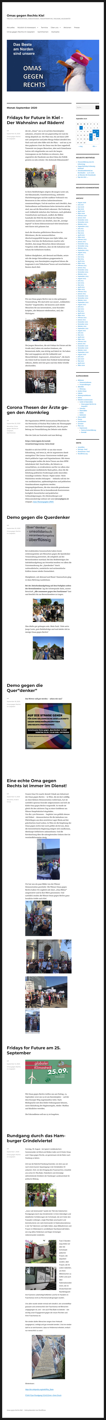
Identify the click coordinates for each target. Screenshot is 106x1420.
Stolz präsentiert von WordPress (35, 1410)
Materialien (83, 411)
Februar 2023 (82, 291)
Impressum (83, 428)
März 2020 (81, 365)
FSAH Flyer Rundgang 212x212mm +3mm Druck (43, 1395)
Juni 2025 (81, 231)
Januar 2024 (82, 268)
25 (91, 139)
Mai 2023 (81, 285)
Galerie (80, 393)
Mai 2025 (81, 233)
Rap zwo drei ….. (83, 177)
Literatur (82, 408)
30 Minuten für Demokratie (87, 175)
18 (91, 135)
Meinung (83, 389)
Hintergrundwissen (84, 395)
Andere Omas (82, 391)
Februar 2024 (82, 265)
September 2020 (83, 352)
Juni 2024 (81, 257)
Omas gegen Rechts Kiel (25, 15)
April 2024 (81, 261)
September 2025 (83, 226)
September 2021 (83, 328)
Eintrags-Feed (82, 449)
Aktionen (67, 28)
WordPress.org (83, 454)
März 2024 (81, 263)
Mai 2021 (81, 335)
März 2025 (81, 237)
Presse (77, 28)
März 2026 (81, 213)
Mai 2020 (81, 361)
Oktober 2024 (82, 248)
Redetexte (83, 415)
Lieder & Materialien (86, 402)
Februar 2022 (82, 318)
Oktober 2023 (82, 274)
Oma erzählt (82, 417)
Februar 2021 (82, 341)
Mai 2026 (81, 209)
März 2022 (81, 315)
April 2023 (81, 287)
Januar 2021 (82, 344)
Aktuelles (11, 28)
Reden (82, 413)
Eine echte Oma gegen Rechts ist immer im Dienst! (37, 783)
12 (94, 131)
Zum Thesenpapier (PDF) (43, 502)
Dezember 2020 (83, 346)
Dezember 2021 (83, 322)
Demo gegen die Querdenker (38, 517)
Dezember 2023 (83, 270)
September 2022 (83, 302)
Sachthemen (43, 32)
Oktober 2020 (82, 350)
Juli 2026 (81, 205)
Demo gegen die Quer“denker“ (25, 688)
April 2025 (81, 235)
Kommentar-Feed (84, 451)
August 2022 (82, 304)
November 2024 (83, 246)
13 (97, 131)
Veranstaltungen (85, 384)
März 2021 (81, 339)
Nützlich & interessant (26, 28)
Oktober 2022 (82, 300)
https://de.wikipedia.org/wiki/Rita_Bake (39, 1389)
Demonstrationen (85, 382)
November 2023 (83, 272)
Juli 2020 (81, 357)
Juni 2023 (81, 283)
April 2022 (81, 313)
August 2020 (82, 354)
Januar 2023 (82, 294)
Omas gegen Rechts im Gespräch (21, 32)
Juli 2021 (80, 333)
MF (8, 131)
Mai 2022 (81, 311)
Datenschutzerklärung (88, 430)
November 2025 (83, 222)
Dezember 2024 (83, 244)
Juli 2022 (81, 307)
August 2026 (82, 202)
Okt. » (94, 146)
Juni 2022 (81, 309)
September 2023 (83, 276)
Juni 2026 (81, 207)
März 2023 (81, 289)
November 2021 (83, 324)
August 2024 (82, 252)
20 (97, 135)
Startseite (55, 32)
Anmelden (81, 447)
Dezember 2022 (83, 296)
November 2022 (83, 298)
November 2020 (83, 348)
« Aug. (81, 146)
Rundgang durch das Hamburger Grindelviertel (36, 1138)
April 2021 (81, 337)
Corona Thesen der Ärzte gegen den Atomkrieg (37, 410)
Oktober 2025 (82, 224)
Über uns (54, 28)
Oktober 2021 (82, 326)
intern (80, 398)
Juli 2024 (81, 255)
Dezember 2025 (83, 220)
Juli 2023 (80, 281)
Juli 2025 (81, 229)
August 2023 (82, 278)
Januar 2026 (82, 218)
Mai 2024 (81, 259)
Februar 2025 (82, 239)
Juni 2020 (81, 359)
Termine (44, 28)
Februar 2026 (82, 216)
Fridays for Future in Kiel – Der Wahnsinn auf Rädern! (35, 120)
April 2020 (81, 363)
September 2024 (83, 250)
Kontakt (83, 432)
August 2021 (82, 331)
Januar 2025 (82, 242)
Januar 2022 (82, 320)
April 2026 (81, 211)
